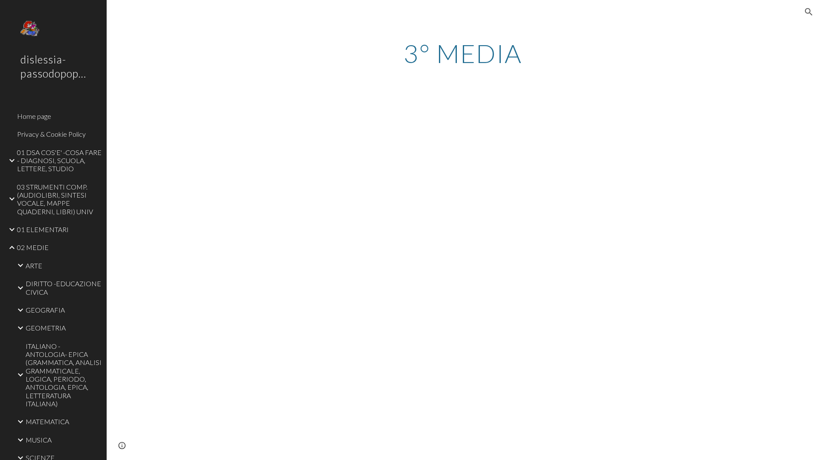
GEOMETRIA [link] (46, 328)
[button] (809, 12)
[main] (463, 53)
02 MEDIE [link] (33, 247)
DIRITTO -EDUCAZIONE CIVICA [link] (63, 287)
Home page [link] (34, 116)
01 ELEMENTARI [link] (43, 229)
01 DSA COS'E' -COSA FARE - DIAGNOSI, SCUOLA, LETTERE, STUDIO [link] (59, 160)
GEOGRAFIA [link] (45, 310)
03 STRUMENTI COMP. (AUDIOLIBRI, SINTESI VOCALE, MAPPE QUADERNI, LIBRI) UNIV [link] (55, 199)
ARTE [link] (34, 266)
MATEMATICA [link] (47, 421)
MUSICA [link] (39, 440)
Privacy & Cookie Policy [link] (51, 134)
